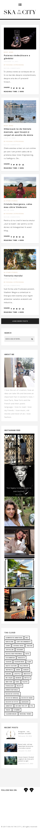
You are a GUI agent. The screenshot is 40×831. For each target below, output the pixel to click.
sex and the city (21, 706)
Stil (31, 706)
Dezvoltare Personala (14, 653)
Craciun (29, 645)
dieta (27, 653)
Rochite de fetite (12, 702)
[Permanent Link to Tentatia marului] (20, 269)
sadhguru (25, 702)
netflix (27, 678)
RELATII (19, 686)
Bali (26, 637)
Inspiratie (9, 670)
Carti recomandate (24, 641)
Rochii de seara (27, 698)
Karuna (8, 674)
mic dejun (9, 678)
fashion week (19, 661)
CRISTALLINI (10, 649)
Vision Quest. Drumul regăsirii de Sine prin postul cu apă (26, 759)
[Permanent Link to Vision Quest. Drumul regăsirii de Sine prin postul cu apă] (10, 764)
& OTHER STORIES (11, 201)
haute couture (11, 666)
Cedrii (8, 645)
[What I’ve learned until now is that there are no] (19, 542)
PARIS (17, 682)
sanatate (9, 706)
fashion (8, 661)
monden (18, 678)
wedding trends (25, 714)
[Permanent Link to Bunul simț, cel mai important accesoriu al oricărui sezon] (10, 751)
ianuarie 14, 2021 (11, 61)
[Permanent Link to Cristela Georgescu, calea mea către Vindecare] (20, 197)
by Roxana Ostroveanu (14, 65)
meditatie (27, 674)
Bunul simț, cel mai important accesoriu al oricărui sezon (25, 746)
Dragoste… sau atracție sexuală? (24, 732)
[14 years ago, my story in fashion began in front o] (19, 450)
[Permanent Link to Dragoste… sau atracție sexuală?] (10, 738)
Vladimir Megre (11, 714)
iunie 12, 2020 (9, 138)
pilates (25, 682)
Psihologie (10, 686)
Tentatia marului (13, 275)
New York (9, 682)
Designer (20, 649)
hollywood (24, 666)
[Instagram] (31, 788)
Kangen (26, 670)
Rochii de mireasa (12, 698)
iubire (18, 670)
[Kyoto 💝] (19, 573)
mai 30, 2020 (9, 210)
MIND (11, 52)
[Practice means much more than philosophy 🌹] (19, 480)
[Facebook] (26, 788)
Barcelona (9, 641)
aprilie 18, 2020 (10, 279)
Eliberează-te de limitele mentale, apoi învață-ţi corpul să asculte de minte (18, 132)
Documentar (10, 657)
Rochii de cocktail (12, 694)
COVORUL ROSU (18, 645)
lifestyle (17, 674)
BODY (6, 52)
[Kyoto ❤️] (19, 604)
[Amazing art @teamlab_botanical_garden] (19, 511)
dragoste (21, 657)
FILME (29, 661)
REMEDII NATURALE (12, 690)
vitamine (17, 710)
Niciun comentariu (12, 68)
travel (8, 710)
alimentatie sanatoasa (14, 637)
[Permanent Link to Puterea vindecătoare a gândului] (20, 49)
